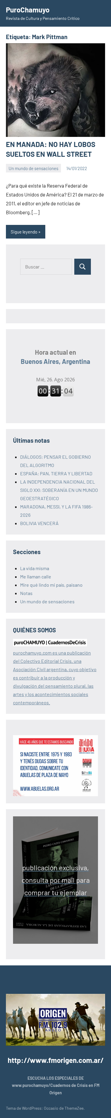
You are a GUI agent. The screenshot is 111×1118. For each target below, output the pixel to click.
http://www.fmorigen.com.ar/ (56, 1060)
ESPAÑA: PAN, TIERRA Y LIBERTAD (56, 473)
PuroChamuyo (27, 9)
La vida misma (34, 568)
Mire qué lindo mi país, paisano (51, 585)
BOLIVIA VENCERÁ (39, 523)
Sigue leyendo (24, 231)
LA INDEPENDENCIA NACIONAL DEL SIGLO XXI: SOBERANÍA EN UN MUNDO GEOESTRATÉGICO (59, 490)
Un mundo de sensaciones (33, 168)
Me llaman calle (35, 576)
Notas (26, 593)
